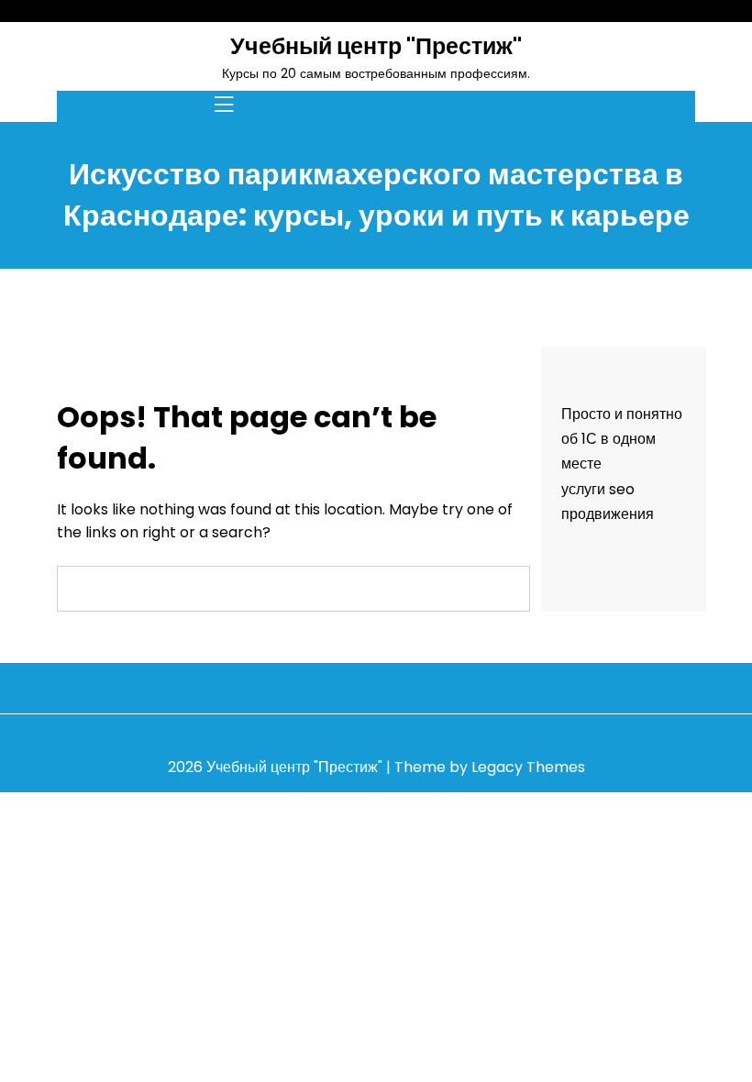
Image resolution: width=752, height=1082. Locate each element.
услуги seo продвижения (607, 501)
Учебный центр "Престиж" (376, 46)
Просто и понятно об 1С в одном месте (621, 438)
